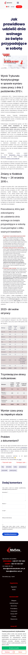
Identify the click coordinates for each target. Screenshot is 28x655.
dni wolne (8, 467)
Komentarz (5, 492)
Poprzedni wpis (6, 462)
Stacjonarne (13, 619)
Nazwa (4, 503)
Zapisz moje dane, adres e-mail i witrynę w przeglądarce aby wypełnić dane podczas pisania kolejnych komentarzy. (14, 528)
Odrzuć (20, 652)
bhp (3, 467)
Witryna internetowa (7, 517)
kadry (15, 467)
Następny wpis (22, 462)
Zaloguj (19, 6)
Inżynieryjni (14, 611)
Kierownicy (14, 606)
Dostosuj (7, 652)
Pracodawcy (13, 608)
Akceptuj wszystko (14, 648)
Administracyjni (14, 603)
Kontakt (12, 6)
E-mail (4, 510)
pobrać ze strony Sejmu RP (13, 158)
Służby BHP (13, 614)
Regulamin (14, 587)
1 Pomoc (13, 616)
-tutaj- (19, 459)
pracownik (4, 470)
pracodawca (22, 467)
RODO (14, 589)
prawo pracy (13, 470)
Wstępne (13, 600)
